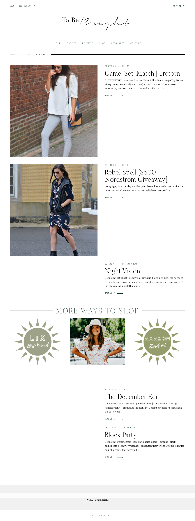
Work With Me (30, 5)
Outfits (71, 43)
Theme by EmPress (98, 515)
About (12, 5)
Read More (110, 95)
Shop (102, 43)
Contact (135, 43)
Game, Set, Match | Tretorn (142, 73)
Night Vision (122, 271)
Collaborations (129, 263)
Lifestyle (87, 43)
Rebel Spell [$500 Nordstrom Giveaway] (136, 176)
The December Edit (132, 396)
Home (57, 43)
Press (19, 5)
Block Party (121, 434)
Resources (117, 43)
